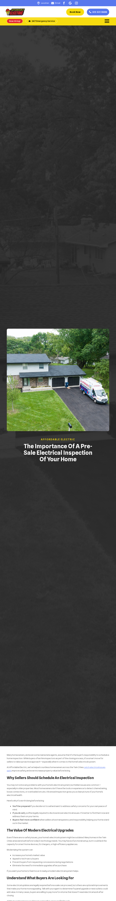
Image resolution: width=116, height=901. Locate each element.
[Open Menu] (107, 21)
